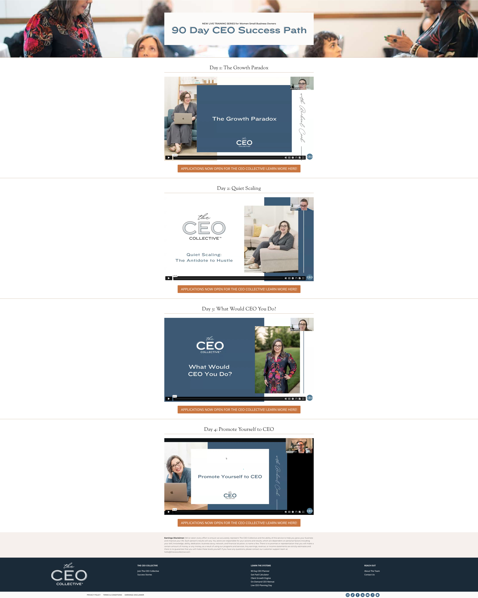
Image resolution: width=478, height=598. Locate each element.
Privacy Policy (93, 595)
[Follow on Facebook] (358, 595)
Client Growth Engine (261, 578)
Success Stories (144, 574)
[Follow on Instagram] (348, 595)
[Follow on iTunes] (373, 595)
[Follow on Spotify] (378, 595)
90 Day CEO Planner (260, 571)
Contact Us (369, 574)
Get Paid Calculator (260, 574)
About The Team (372, 571)
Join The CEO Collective (148, 571)
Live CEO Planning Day (261, 585)
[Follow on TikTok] (353, 595)
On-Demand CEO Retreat (262, 581)
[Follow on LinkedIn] (363, 595)
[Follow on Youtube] (368, 595)
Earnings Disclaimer (134, 595)
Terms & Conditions (112, 595)
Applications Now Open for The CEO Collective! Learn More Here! (239, 168)
